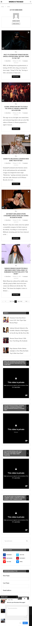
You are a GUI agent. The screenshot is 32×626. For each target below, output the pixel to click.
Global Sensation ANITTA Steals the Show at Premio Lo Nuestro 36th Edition (16, 108)
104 (18, 301)
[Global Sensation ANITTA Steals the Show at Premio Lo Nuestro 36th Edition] (16, 92)
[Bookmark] (28, 32)
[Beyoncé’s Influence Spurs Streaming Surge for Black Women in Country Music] (16, 199)
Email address (7, 590)
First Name (6, 576)
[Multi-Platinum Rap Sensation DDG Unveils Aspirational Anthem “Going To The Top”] (16, 40)
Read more (15, 76)
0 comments (25, 61)
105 (21, 301)
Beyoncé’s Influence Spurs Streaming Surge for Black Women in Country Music (16, 215)
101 (11, 301)
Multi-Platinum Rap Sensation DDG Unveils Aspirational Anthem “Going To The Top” (16, 56)
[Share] (3, 48)
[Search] (30, 2)
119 (26, 301)
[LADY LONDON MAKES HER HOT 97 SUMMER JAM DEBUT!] (4, 621)
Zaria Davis (16, 21)
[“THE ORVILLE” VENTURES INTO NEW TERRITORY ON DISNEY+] (4, 611)
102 (13, 301)
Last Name (6, 583)
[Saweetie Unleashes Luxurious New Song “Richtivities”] (16, 144)
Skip (20, 623)
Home (2, 6)
